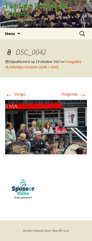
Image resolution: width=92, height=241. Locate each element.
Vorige (15, 94)
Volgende (74, 94)
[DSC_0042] (46, 126)
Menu (10, 33)
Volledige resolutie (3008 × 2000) (34, 67)
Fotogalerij (73, 61)
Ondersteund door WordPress (46, 230)
